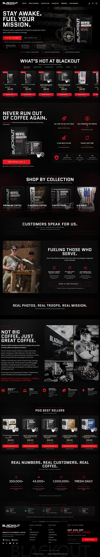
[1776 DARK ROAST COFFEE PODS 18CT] (10, 425)
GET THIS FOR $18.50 (11, 446)
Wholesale (51, 537)
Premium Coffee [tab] (37, 67)
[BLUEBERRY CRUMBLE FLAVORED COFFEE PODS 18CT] (89, 425)
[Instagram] (3, 543)
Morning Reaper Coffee (10, 84)
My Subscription (34, 534)
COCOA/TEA (55, 3)
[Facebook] (6, 543)
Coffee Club (51, 532)
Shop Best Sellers (12, 38)
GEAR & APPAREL (34, 3)
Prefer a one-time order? (10, 448)
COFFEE (24, 3)
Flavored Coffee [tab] (49, 67)
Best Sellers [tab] (27, 67)
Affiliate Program (53, 539)
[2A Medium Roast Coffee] (82, 77)
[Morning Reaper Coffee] (10, 77)
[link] (10, 85)
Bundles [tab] (68, 67)
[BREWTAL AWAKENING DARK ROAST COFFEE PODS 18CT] (64, 77)
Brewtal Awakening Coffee (28, 84)
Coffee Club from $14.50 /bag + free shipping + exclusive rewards (23, 42)
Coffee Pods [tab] (60, 67)
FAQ (31, 529)
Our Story (51, 529)
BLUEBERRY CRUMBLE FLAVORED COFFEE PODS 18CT (89, 436)
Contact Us (32, 539)
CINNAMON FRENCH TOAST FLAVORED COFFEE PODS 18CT (69, 436)
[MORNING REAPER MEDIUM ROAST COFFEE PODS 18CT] (46, 77)
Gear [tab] (75, 67)
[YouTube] (10, 543)
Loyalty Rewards (53, 534)
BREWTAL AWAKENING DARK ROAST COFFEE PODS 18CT (64, 85)
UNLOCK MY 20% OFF (89, 539)
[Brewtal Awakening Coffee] (28, 77)
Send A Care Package (70, 283)
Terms (50, 550)
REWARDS (64, 3)
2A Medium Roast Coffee (82, 84)
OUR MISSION (73, 3)
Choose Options (9, 94)
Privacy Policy (44, 550)
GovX (50, 542)
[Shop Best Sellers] (75, 28)
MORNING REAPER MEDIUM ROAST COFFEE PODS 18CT (46, 85)
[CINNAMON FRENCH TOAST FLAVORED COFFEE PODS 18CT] (69, 425)
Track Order (32, 537)
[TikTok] (17, 543)
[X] (13, 543)
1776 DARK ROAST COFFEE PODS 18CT (11, 436)
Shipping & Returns (34, 532)
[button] (7, 87)
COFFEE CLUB (45, 3)
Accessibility (55, 550)
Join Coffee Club (31, 38)
